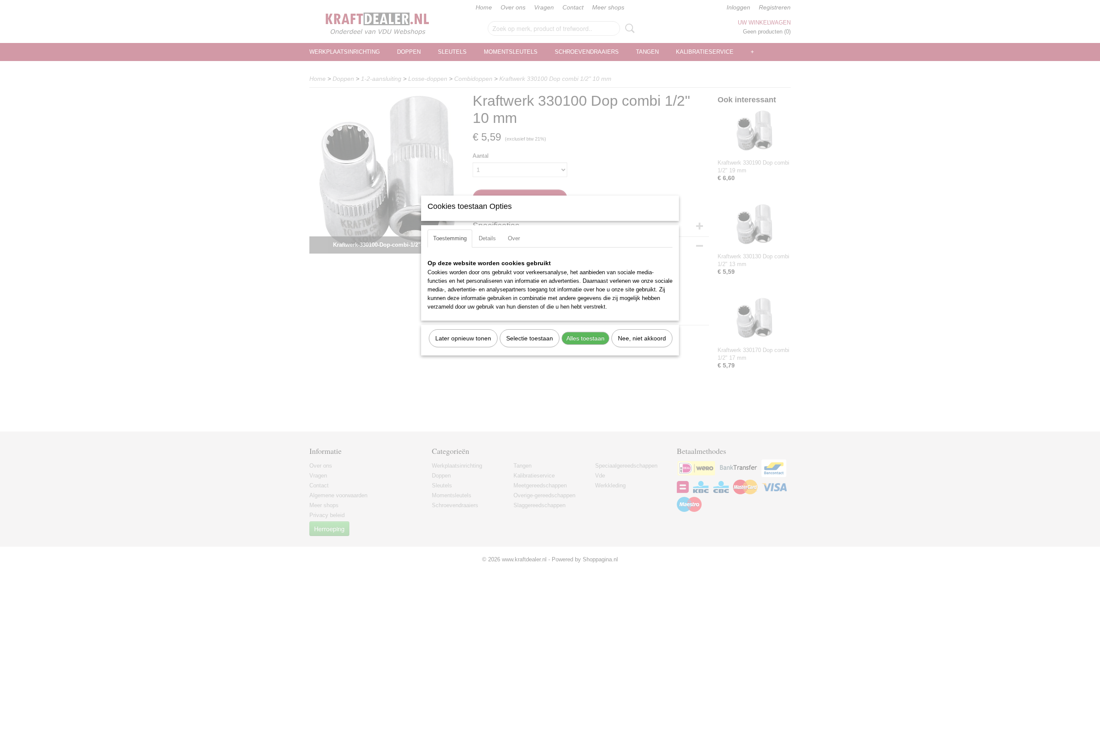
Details (487, 238)
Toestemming (450, 238)
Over (514, 238)
